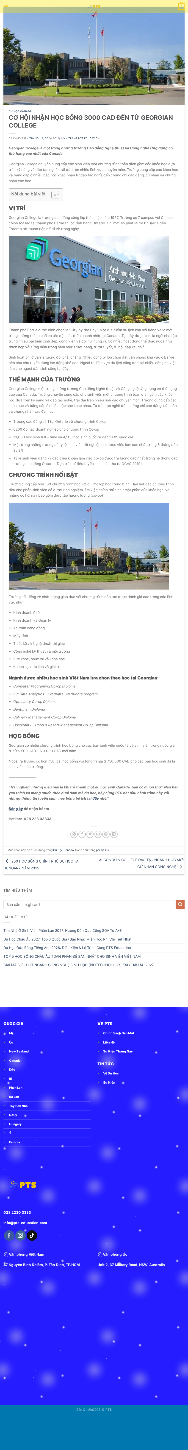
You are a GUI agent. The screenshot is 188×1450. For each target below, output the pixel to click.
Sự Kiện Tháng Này (118, 1051)
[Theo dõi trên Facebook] (9, 1235)
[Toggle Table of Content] (53, 195)
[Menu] (6, 6)
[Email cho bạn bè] (98, 834)
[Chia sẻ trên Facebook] (82, 834)
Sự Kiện (109, 1082)
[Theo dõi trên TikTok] (32, 1235)
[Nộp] (180, 904)
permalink (102, 850)
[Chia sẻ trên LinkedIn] (114, 834)
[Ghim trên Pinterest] (106, 834)
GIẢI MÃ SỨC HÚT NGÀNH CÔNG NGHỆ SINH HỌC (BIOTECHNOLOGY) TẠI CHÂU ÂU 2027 (78, 965)
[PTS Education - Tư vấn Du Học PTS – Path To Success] (94, 6)
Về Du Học (111, 1073)
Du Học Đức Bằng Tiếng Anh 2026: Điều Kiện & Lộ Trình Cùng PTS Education (67, 948)
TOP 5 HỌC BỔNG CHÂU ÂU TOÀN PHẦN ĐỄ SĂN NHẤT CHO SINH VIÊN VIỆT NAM (72, 956)
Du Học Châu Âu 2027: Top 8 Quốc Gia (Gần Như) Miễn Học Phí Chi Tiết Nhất (67, 939)
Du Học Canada (20, 111)
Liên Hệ (109, 1042)
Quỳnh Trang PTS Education (79, 138)
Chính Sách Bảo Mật (118, 1033)
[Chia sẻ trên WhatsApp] (74, 834)
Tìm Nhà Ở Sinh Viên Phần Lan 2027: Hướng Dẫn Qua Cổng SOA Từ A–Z (62, 930)
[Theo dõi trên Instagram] (20, 1235)
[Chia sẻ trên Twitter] (90, 834)
